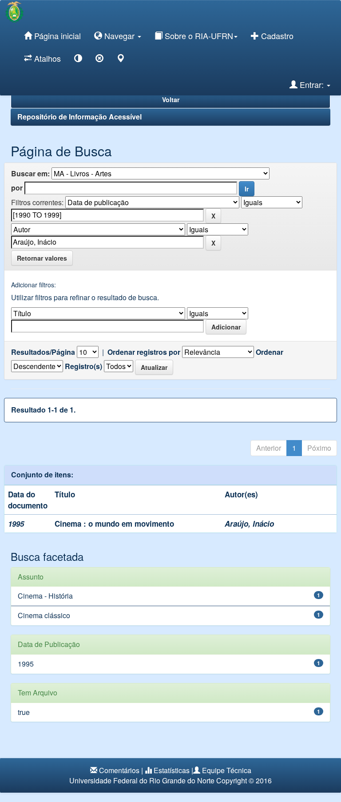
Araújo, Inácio (249, 523)
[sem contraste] (99, 60)
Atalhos (46, 58)
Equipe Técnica (226, 770)
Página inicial (56, 35)
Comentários (119, 770)
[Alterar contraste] (78, 60)
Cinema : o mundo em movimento (114, 523)
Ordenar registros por (143, 352)
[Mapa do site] (120, 60)
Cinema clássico (44, 615)
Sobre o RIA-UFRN (198, 35)
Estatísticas (172, 770)
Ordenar (269, 352)
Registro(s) (83, 366)
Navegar (119, 35)
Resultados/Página (43, 352)
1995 (26, 664)
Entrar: (311, 84)
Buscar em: (30, 174)
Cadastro (276, 35)
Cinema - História (45, 596)
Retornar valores (42, 258)
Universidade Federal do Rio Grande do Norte (141, 780)
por (17, 188)
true (24, 712)
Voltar (170, 99)
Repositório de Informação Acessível (79, 116)
